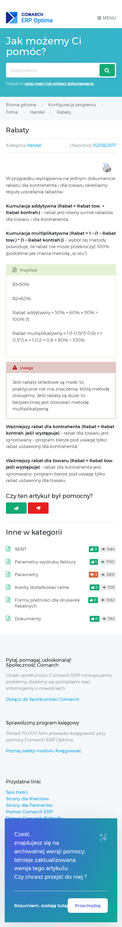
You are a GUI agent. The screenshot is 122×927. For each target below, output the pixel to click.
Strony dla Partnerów (29, 805)
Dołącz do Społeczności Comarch (42, 699)
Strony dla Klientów (27, 798)
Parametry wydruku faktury (45, 562)
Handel (34, 145)
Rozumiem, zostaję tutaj (41, 905)
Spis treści (17, 792)
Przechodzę (88, 905)
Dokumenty (28, 618)
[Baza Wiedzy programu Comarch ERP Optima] (29, 18)
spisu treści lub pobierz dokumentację (59, 83)
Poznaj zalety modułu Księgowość (43, 751)
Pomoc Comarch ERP (29, 811)
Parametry (26, 574)
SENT (21, 549)
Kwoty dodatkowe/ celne (42, 587)
